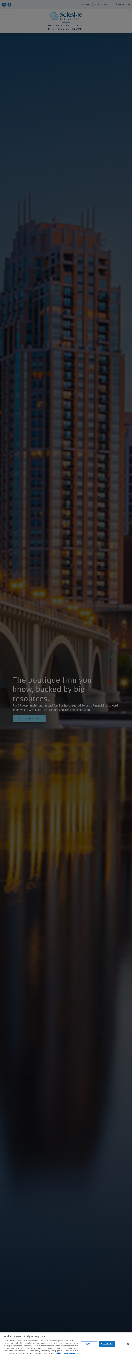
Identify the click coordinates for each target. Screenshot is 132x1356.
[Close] (128, 1344)
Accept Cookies (107, 1344)
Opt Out (89, 1344)
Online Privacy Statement (67, 1353)
